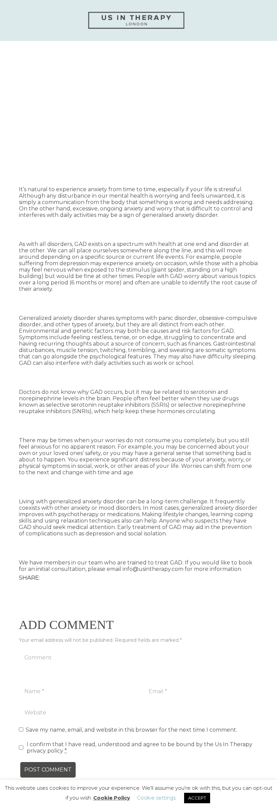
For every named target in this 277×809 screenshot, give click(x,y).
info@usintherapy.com (153, 569)
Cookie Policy (111, 797)
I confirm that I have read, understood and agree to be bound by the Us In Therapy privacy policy (139, 747)
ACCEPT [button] (197, 798)
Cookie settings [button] (156, 797)
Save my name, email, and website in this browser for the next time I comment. (131, 730)
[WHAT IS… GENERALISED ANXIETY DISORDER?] (138, 108)
